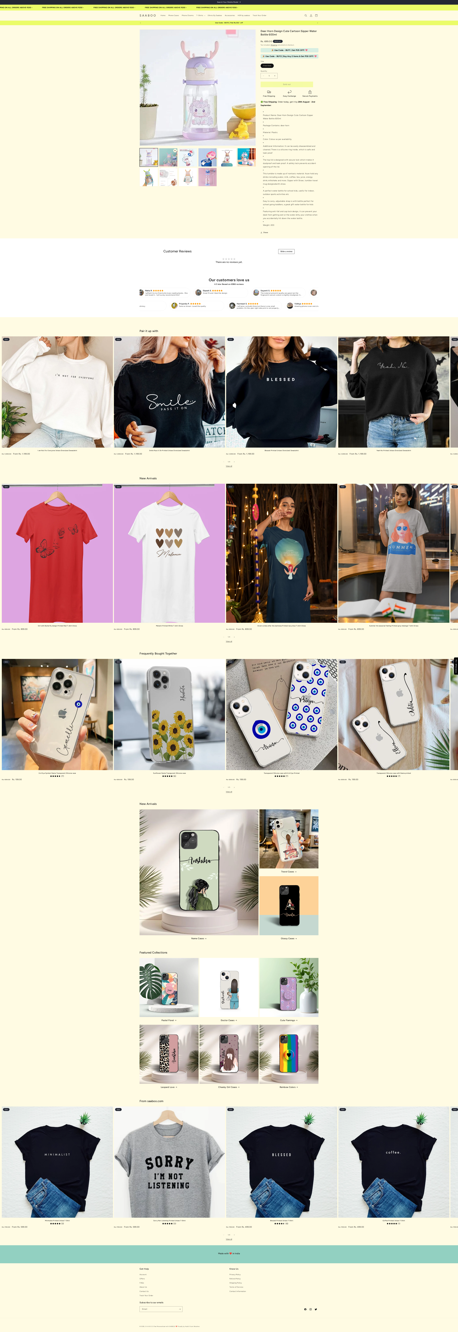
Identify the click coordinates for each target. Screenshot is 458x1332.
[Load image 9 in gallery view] (207, 177)
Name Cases (197, 938)
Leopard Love (168, 1087)
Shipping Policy (235, 1283)
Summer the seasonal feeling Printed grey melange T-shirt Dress (393, 626)
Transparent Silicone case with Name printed (394, 773)
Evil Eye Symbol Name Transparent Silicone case (57, 773)
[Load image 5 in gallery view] (246, 157)
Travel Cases (287, 871)
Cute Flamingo (287, 1020)
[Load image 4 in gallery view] (227, 157)
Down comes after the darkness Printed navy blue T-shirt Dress (282, 626)
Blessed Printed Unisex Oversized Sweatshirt (282, 450)
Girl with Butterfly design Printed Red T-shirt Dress (57, 626)
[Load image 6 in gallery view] (149, 177)
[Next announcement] (317, 23)
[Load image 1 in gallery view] (149, 157)
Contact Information (237, 1291)
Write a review (286, 251)
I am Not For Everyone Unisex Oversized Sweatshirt (57, 450)
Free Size (268, 66)
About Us (143, 1287)
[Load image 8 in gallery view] (188, 177)
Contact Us (144, 1291)
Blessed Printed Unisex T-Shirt (281, 1221)
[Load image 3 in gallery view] (207, 157)
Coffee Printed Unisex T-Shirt (394, 1221)
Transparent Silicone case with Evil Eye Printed (282, 773)
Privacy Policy (235, 1275)
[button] (200, 15)
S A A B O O (149, 1326)
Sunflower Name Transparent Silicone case (169, 773)
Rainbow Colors (287, 1087)
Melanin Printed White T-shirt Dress (169, 626)
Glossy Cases (287, 938)
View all (229, 466)
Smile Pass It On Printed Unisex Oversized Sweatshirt (169, 450)
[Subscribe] (179, 1309)
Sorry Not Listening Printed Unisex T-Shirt (169, 1221)
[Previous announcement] (140, 23)
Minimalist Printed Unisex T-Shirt (57, 1221)
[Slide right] (234, 461)
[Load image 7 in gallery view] (168, 177)
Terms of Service (236, 1287)
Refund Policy (235, 1279)
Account (143, 1275)
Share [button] (265, 232)
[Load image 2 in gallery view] (188, 157)
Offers (142, 1279)
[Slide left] (223, 461)
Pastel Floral (167, 1020)
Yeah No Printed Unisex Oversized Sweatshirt (394, 450)
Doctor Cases (227, 1020)
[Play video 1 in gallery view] (168, 157)
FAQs (142, 1283)
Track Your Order (146, 1296)
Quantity (264, 71)
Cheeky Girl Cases (227, 1087)
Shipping (274, 45)
